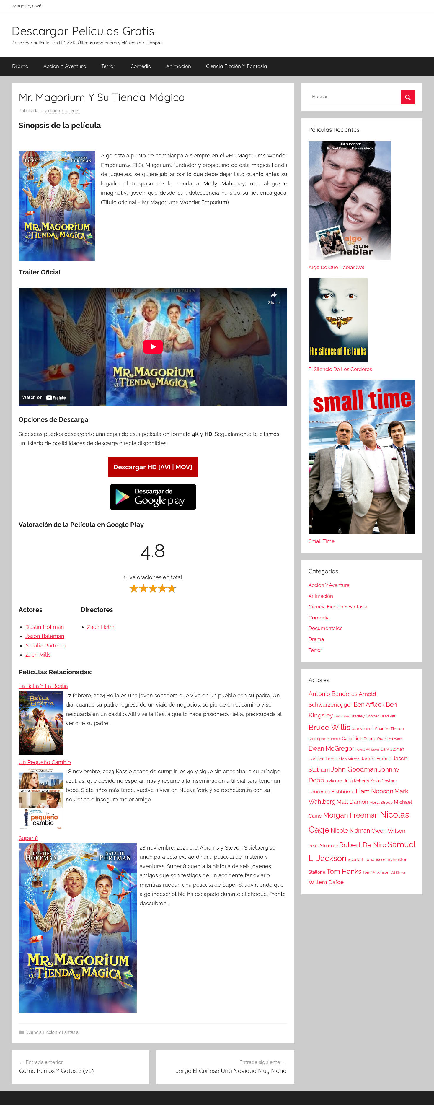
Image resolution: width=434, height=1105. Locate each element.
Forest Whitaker (367, 749)
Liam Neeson (374, 791)
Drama (20, 66)
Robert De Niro (362, 845)
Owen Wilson (388, 831)
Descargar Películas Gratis (83, 30)
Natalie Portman (45, 645)
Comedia (140, 66)
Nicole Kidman (350, 830)
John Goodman (354, 769)
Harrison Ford (322, 758)
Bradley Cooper (364, 716)
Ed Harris (395, 739)
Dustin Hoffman (44, 627)
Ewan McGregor (331, 748)
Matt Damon (352, 802)
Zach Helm (101, 627)
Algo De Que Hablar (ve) (336, 267)
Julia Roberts (356, 781)
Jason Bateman (44, 636)
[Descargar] (153, 509)
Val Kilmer (398, 872)
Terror (108, 66)
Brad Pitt (387, 716)
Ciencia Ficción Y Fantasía (236, 66)
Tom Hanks (344, 871)
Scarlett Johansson (367, 859)
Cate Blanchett (363, 729)
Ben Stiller (341, 716)
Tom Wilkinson (376, 872)
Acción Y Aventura (64, 66)
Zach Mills (38, 655)
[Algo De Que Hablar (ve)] (350, 202)
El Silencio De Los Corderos (340, 369)
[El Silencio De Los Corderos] (338, 321)
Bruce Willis (329, 727)
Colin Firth (352, 738)
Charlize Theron (389, 728)
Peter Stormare (323, 845)
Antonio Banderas (333, 693)
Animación (178, 66)
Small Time (322, 541)
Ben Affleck (369, 704)
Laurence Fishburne (332, 792)
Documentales (325, 628)
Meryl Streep (381, 802)
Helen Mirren (348, 759)
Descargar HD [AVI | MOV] (152, 467)
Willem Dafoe (326, 882)
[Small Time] (362, 458)
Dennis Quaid (376, 738)
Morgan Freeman (351, 815)
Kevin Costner (383, 781)
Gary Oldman (392, 749)
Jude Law (334, 781)
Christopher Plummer (325, 739)
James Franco (376, 758)
